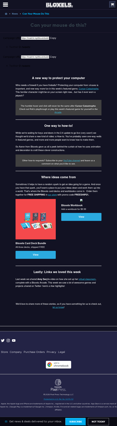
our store (52, 194)
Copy (53, 37)
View (35, 255)
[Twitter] (2, 341)
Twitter (19, 47)
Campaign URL (11, 37)
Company (16, 352)
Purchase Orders (34, 352)
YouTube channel (71, 160)
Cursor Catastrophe (88, 88)
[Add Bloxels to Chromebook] (58, 367)
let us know (58, 307)
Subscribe (75, 421)
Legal (61, 352)
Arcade (58, 112)
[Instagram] (8, 341)
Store (4, 352)
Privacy (51, 352)
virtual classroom (87, 279)
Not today (98, 421)
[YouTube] (13, 341)
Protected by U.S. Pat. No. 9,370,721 (58, 399)
